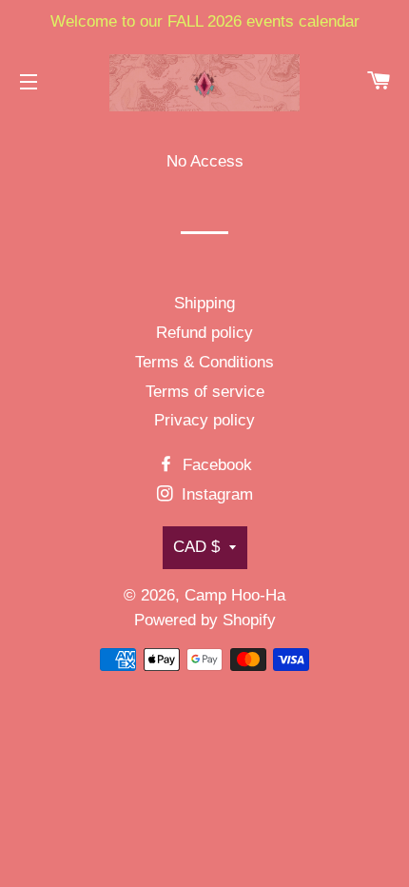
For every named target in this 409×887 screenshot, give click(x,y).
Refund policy (204, 333)
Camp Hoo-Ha (235, 595)
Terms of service (205, 392)
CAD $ (196, 547)
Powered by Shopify (205, 620)
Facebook (215, 465)
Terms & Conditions (204, 362)
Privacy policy (204, 420)
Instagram (215, 494)
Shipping (204, 303)
